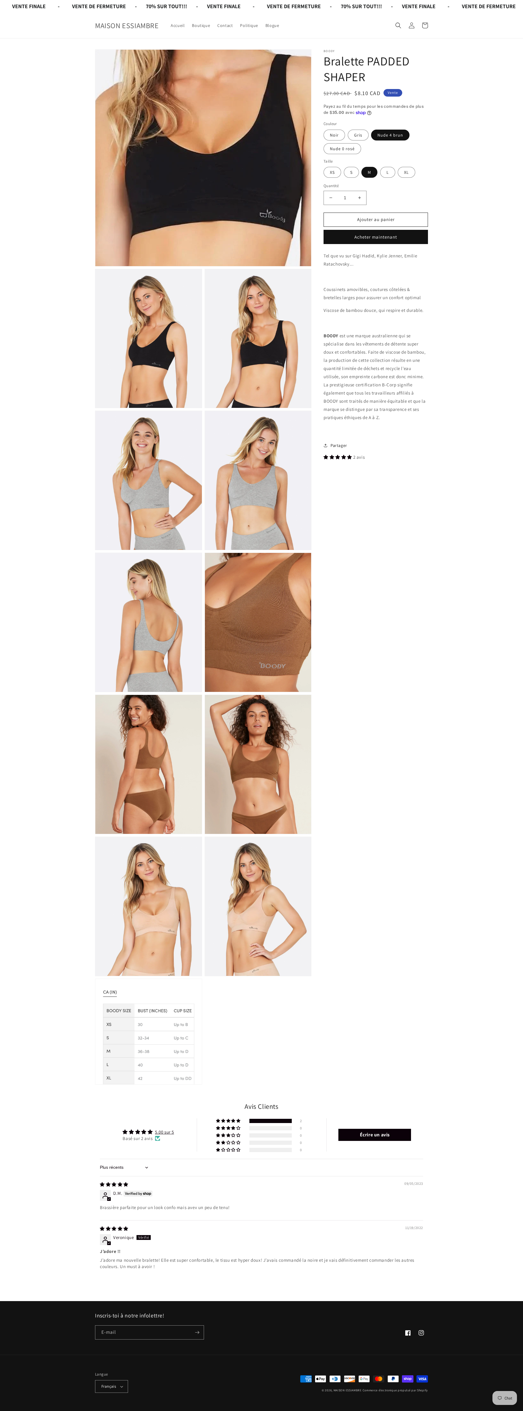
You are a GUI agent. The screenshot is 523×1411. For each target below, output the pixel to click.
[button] (398, 25)
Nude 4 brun (390, 135)
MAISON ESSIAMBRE (348, 1390)
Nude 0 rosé (342, 148)
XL (406, 172)
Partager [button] (339, 445)
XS (332, 172)
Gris (358, 135)
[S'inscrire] (197, 1332)
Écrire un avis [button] (375, 1135)
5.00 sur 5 (164, 1132)
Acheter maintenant (375, 237)
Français (108, 1386)
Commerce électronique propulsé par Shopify (395, 1390)
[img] (114, 1184)
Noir (334, 135)
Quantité (331, 185)
